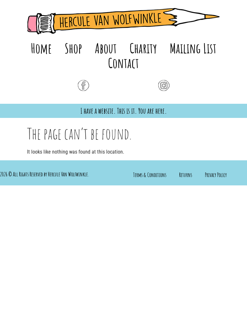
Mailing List (193, 48)
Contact (123, 63)
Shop (73, 48)
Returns (185, 174)
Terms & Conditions (149, 174)
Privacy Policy (216, 174)
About (106, 48)
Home (41, 48)
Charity (143, 48)
